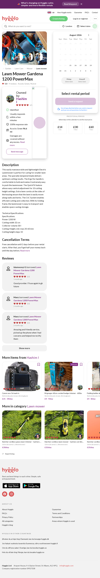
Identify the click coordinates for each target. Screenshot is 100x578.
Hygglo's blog (7, 525)
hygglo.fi (54, 543)
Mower (30, 68)
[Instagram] (11, 494)
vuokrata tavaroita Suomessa (22, 543)
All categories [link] (7, 521)
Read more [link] (25, 250)
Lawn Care (19, 68)
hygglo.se (43, 548)
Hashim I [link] (21, 100)
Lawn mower (41, 68)
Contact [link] (95, 12)
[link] (10, 18)
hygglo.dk (45, 539)
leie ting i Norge (17, 552)
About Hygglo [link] (7, 509)
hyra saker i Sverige (18, 548)
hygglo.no (40, 552)
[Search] (94, 26)
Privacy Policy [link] (7, 517)
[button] (81, 4)
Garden (8, 68)
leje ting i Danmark (20, 539)
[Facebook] (4, 494)
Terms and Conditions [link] (61, 513)
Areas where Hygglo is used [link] (63, 521)
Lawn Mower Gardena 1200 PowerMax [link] (27, 270)
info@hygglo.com (66, 565)
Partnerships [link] (57, 517)
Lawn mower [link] (36, 406)
